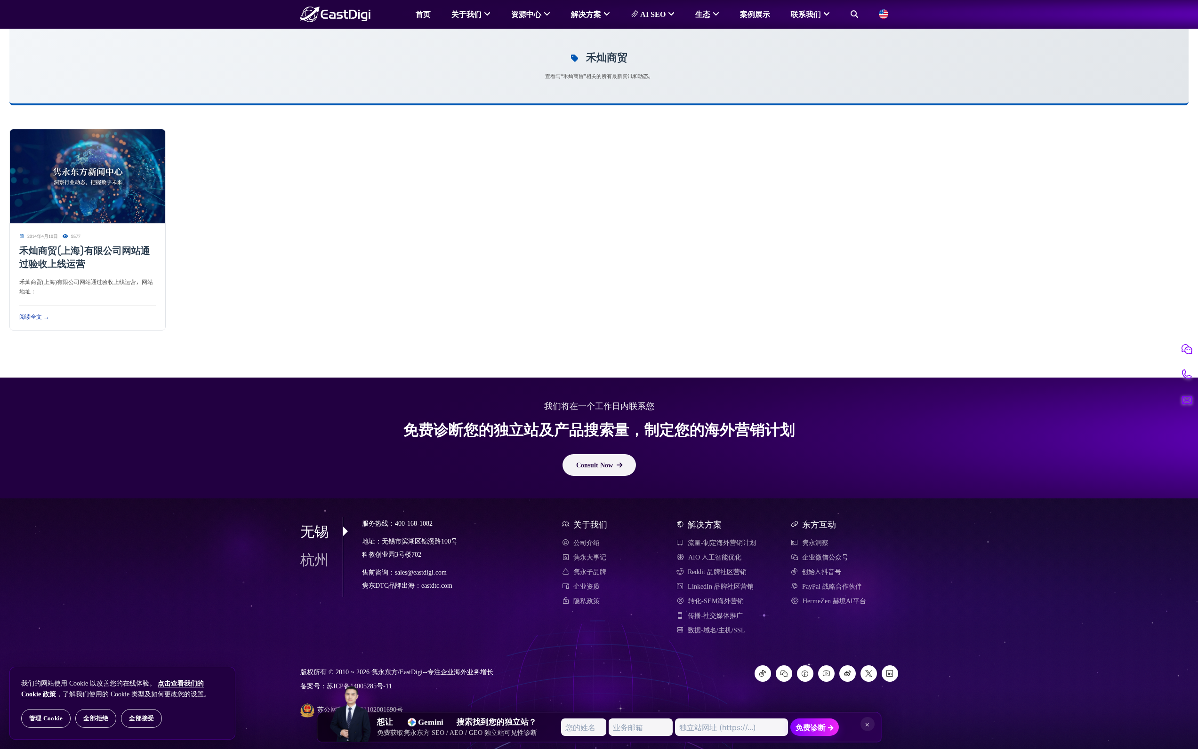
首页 (423, 14)
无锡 (314, 531)
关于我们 (466, 14)
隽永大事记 (589, 557)
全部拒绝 (95, 718)
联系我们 (806, 14)
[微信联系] (1186, 349)
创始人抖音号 (821, 571)
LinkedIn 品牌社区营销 (721, 586)
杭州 (314, 559)
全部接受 (141, 718)
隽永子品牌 (589, 571)
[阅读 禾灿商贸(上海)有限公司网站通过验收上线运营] (87, 176)
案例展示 (755, 14)
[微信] (784, 673)
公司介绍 (586, 542)
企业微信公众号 (825, 557)
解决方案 (586, 14)
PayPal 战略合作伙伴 (832, 586)
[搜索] (854, 14)
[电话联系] (1186, 374)
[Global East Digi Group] (883, 14)
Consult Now (594, 465)
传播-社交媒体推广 (715, 615)
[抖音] (763, 673)
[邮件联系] (1186, 400)
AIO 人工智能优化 (714, 557)
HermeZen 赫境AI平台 (834, 601)
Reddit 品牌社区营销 (717, 571)
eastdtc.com (436, 585)
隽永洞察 (815, 542)
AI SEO (652, 14)
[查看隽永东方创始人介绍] (350, 697)
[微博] (847, 673)
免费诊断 (815, 727)
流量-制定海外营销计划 (722, 542)
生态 (702, 14)
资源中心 (526, 14)
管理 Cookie (46, 718)
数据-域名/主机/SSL (716, 630)
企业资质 (586, 586)
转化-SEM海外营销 (716, 601)
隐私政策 (586, 601)
